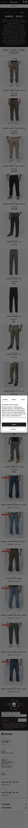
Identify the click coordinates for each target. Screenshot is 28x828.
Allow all (14, 424)
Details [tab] (14, 399)
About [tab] (23, 399)
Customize (13, 429)
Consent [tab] (5, 399)
